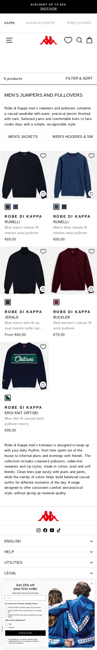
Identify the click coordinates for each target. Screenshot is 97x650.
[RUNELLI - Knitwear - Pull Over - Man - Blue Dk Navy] (8, 207)
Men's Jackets (23, 137)
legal (10, 573)
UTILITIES (13, 562)
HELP (9, 552)
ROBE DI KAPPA (79, 23)
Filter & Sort (79, 78)
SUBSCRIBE (25, 633)
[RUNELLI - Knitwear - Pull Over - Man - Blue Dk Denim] (15, 207)
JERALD (23, 320)
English (12, 541)
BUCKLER (72, 320)
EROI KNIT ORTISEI (24, 415)
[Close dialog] (91, 584)
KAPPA (9, 23)
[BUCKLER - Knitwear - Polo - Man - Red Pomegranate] (56, 302)
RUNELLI (23, 224)
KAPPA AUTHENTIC (41, 23)
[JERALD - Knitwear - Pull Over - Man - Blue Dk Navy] (8, 302)
